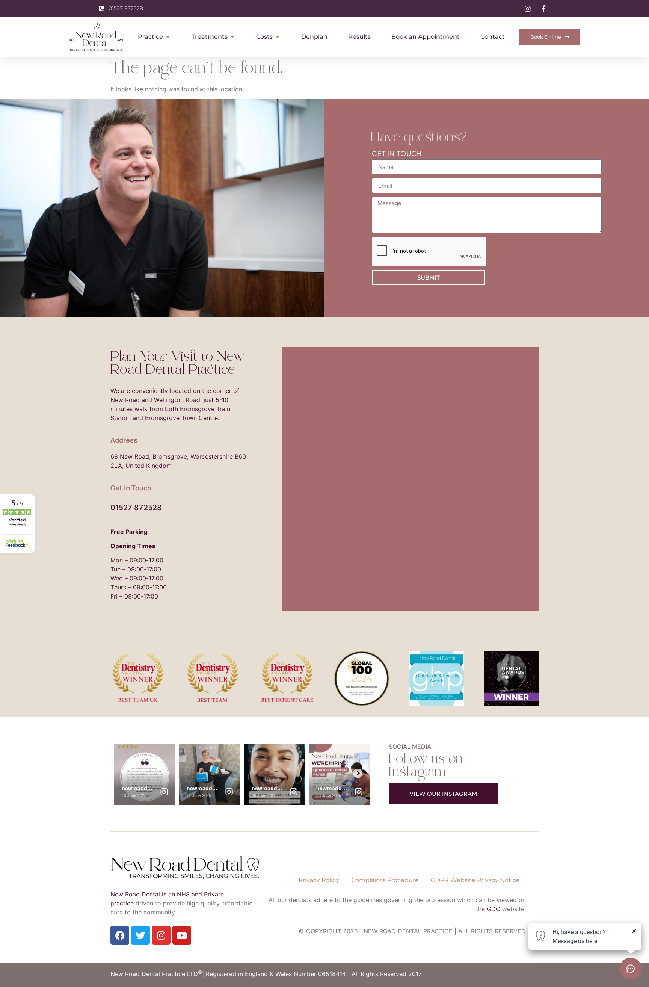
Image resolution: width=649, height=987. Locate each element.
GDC (493, 909)
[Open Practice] (168, 36)
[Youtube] (181, 935)
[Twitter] (140, 935)
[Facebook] (119, 935)
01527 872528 (136, 507)
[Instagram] (161, 935)
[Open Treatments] (232, 36)
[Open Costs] (278, 36)
